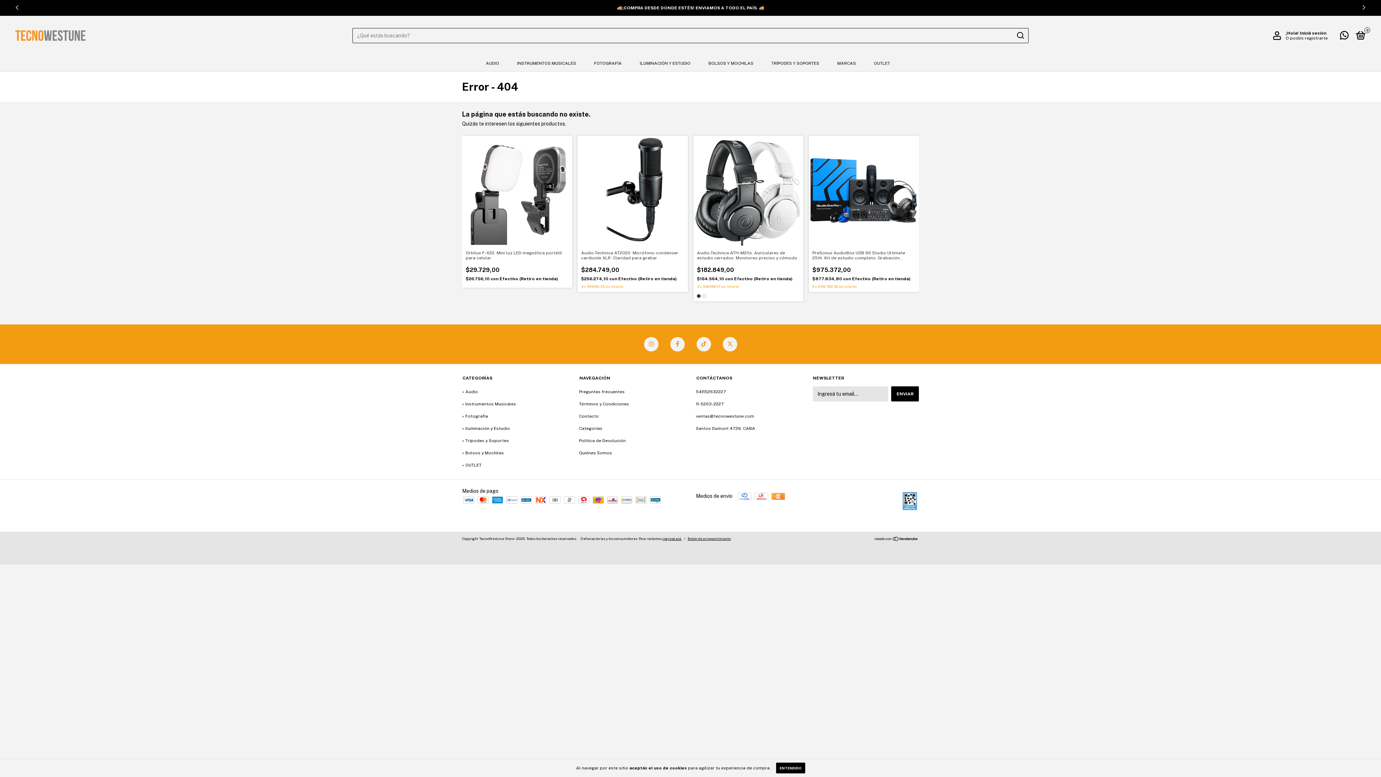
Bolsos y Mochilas (730, 63)
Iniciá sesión (1313, 33)
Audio (492, 63)
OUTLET (882, 63)
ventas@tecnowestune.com (725, 416)
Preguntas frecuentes (602, 391)
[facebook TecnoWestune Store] (677, 344)
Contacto (589, 416)
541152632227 (711, 391)
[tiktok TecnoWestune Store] (704, 344)
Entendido (791, 768)
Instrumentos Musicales (546, 63)
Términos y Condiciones (604, 403)
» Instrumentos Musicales (489, 403)
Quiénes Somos (595, 452)
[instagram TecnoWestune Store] (651, 344)
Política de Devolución (602, 440)
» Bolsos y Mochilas (483, 452)
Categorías (590, 428)
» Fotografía (475, 416)
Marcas (846, 63)
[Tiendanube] (896, 539)
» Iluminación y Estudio (486, 428)
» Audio (470, 391)
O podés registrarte (1307, 38)
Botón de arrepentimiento (709, 538)
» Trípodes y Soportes (485, 440)
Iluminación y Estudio (665, 63)
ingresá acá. (672, 538)
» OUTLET (472, 465)
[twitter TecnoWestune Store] (730, 344)
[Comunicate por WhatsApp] (1344, 37)
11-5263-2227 (710, 403)
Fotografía (608, 63)
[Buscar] (1020, 35)
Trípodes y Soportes (795, 63)
